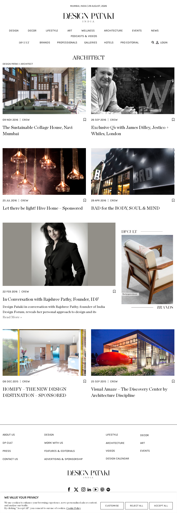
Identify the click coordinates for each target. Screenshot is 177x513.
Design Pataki (10, 63)
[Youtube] (95, 490)
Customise (112, 505)
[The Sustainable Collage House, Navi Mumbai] (44, 90)
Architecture (113, 30)
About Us (9, 434)
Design (13, 30)
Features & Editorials (59, 451)
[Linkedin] (89, 489)
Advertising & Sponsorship (63, 459)
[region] (88, 502)
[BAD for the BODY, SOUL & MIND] (132, 171)
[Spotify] (108, 489)
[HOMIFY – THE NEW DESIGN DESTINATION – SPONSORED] (44, 352)
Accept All (161, 505)
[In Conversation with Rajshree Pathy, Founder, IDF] (59, 254)
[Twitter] (76, 490)
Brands (45, 42)
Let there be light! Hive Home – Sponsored (43, 208)
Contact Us (10, 459)
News (155, 30)
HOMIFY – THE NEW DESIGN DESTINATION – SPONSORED (34, 392)
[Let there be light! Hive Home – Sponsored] (44, 171)
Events (137, 30)
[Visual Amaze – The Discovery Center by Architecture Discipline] (132, 352)
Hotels (109, 42)
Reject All (136, 505)
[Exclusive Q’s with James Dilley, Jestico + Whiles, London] (132, 90)
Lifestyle (52, 30)
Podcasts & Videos (84, 36)
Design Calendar (117, 458)
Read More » (12, 317)
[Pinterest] (102, 489)
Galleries (90, 42)
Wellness (88, 30)
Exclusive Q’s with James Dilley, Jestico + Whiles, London (130, 130)
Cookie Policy (73, 508)
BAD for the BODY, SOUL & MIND (125, 208)
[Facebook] (69, 489)
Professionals (67, 42)
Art (69, 30)
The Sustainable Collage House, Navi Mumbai (37, 130)
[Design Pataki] (88, 474)
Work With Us (53, 442)
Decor (32, 30)
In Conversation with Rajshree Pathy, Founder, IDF (51, 299)
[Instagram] (83, 489)
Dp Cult (8, 442)
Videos (110, 450)
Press (7, 451)
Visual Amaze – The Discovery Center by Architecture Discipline (129, 392)
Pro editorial (129, 42)
